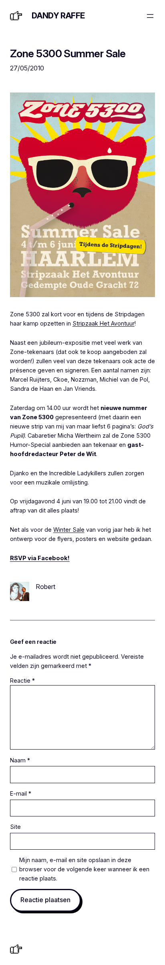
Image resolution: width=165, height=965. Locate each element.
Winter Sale (69, 529)
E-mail (20, 793)
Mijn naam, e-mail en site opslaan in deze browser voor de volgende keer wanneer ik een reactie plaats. (84, 869)
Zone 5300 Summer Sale (68, 54)
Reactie (22, 680)
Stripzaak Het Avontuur (103, 323)
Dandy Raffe (58, 15)
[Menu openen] (150, 16)
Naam (20, 760)
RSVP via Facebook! (40, 558)
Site (15, 826)
